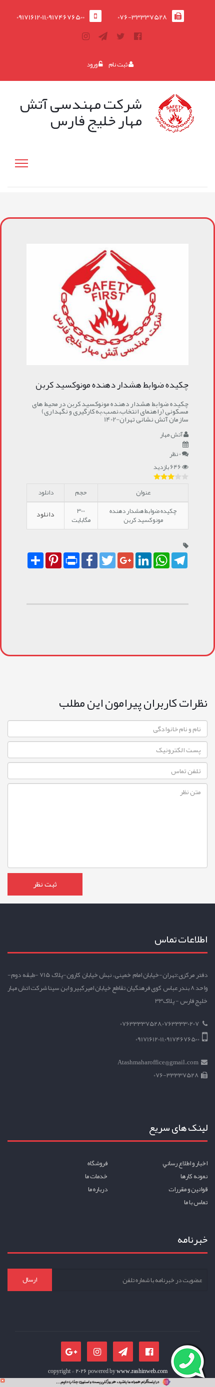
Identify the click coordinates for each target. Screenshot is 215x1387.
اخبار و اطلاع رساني (185, 1163)
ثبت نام (118, 64)
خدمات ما (96, 1176)
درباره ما (98, 1189)
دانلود (45, 514)
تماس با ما (196, 1202)
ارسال (29, 1279)
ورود (92, 64)
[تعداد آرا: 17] (157, 476)
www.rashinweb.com (142, 1371)
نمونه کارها (194, 1176)
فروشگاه (98, 1163)
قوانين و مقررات (188, 1189)
